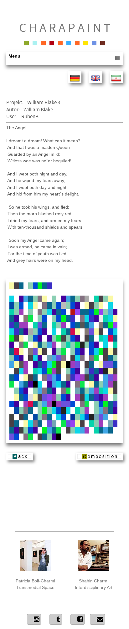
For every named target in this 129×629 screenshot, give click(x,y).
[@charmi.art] (77, 619)
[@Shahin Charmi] (34, 619)
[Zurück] (19, 458)
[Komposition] (99, 458)
